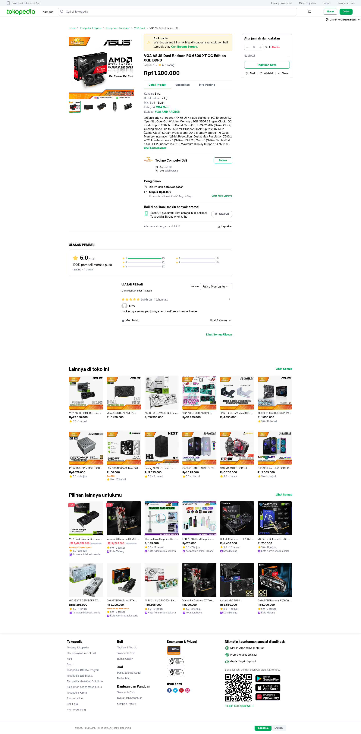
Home (72, 28)
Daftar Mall (123, 678)
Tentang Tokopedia (281, 3)
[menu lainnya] (230, 299)
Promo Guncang (76, 709)
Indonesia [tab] (263, 727)
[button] (343, 20)
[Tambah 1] (260, 47)
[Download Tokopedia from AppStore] (268, 687)
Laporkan (226, 226)
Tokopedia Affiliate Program (83, 670)
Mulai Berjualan (307, 3)
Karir (69, 658)
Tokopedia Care (346, 3)
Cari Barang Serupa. (184, 46)
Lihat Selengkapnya (155, 148)
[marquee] (188, 42)
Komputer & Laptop (91, 28)
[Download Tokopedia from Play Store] (268, 678)
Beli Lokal (72, 703)
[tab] (157, 85)
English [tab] (279, 727)
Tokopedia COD (126, 653)
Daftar (346, 11)
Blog (69, 664)
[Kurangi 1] (247, 47)
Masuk (330, 11)
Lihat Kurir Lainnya (222, 196)
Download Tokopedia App (26, 3)
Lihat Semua (284, 368)
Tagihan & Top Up (127, 647)
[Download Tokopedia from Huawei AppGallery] (268, 697)
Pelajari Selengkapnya (237, 705)
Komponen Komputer (118, 28)
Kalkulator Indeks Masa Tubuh (84, 686)
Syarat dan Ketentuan (129, 697)
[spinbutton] (254, 47)
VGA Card (139, 28)
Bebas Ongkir (125, 658)
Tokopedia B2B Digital (80, 675)
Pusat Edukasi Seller (129, 672)
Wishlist (268, 73)
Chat (252, 73)
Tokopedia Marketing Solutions (85, 681)
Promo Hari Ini (75, 698)
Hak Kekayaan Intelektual (81, 653)
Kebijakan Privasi (126, 703)
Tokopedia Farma (77, 692)
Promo (326, 3)
